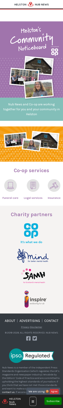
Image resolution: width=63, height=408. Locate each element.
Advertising (29, 321)
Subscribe (53, 401)
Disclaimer (36, 327)
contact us (8, 392)
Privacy (25, 327)
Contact (51, 321)
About (10, 321)
